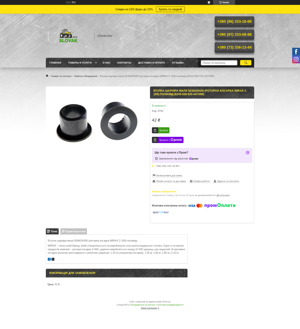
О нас (106, 62)
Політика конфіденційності (170, 305)
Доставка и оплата (151, 62)
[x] (53, 259)
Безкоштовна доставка (169, 175)
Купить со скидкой (170, 9)
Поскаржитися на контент (143, 305)
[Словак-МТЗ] (68, 36)
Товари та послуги (61, 76)
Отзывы (178, 62)
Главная (55, 62)
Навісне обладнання (85, 76)
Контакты (124, 62)
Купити (164, 130)
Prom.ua (167, 302)
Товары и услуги (80, 62)
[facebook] (49, 259)
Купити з (165, 140)
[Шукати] (245, 62)
